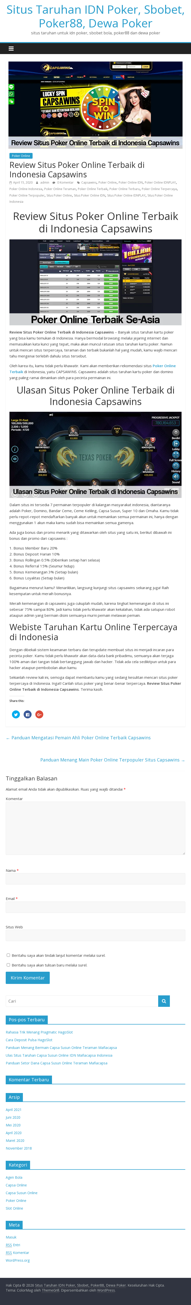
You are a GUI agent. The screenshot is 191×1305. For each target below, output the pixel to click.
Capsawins (88, 182)
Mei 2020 (13, 1125)
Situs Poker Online (59, 195)
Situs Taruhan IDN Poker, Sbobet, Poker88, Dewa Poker (95, 16)
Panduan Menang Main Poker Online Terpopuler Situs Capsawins (112, 760)
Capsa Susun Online (22, 1192)
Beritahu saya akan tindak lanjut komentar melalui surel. (58, 955)
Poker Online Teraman (60, 189)
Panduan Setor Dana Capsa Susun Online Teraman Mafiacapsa (56, 1063)
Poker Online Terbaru (124, 189)
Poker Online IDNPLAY (160, 182)
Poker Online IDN (131, 182)
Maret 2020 (15, 1140)
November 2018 (19, 1148)
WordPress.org (18, 1260)
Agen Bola (14, 1177)
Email (12, 898)
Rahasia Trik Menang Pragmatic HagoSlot (39, 1032)
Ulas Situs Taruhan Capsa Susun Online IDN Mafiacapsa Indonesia (59, 1055)
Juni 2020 (13, 1117)
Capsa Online (16, 1185)
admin (45, 182)
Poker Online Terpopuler (27, 195)
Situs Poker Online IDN (89, 195)
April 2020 (14, 1132)
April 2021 (14, 1109)
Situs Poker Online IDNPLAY (126, 195)
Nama (12, 870)
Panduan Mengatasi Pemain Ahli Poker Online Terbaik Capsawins (78, 738)
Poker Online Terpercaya (159, 189)
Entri (13, 1244)
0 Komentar (65, 182)
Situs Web (14, 926)
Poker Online (21, 156)
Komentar (14, 798)
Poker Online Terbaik (92, 189)
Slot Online (14, 1208)
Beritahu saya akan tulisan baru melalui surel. (49, 964)
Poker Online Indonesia (25, 189)
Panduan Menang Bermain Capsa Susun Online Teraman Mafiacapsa (61, 1047)
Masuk (11, 1237)
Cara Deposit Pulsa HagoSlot (29, 1039)
